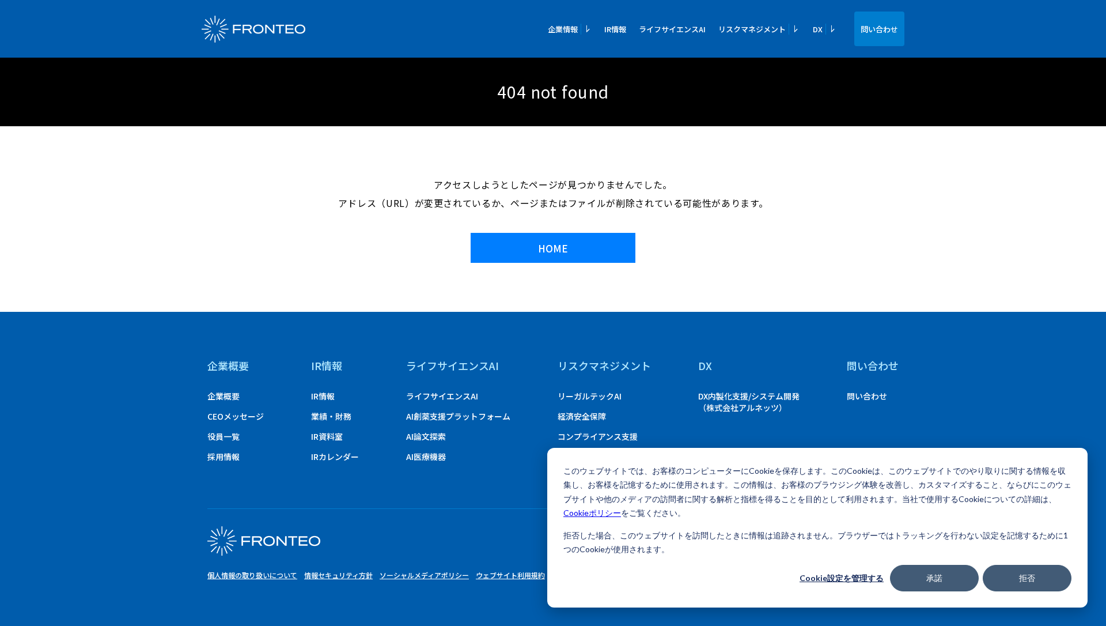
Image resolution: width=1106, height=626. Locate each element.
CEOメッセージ (235, 416)
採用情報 (223, 456)
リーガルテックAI (590, 396)
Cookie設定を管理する (842, 578)
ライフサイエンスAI (672, 29)
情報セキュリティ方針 (338, 575)
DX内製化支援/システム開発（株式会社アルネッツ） (749, 401)
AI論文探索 (426, 436)
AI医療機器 (426, 456)
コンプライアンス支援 (598, 436)
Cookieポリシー (592, 513)
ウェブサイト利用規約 (510, 575)
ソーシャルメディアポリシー (424, 575)
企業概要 (228, 365)
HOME (553, 248)
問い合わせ (879, 29)
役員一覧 (223, 436)
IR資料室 (327, 436)
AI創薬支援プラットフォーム (458, 416)
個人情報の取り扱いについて (252, 575)
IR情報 (615, 29)
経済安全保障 (582, 416)
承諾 (934, 578)
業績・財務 (331, 416)
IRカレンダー (335, 456)
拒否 (1027, 578)
